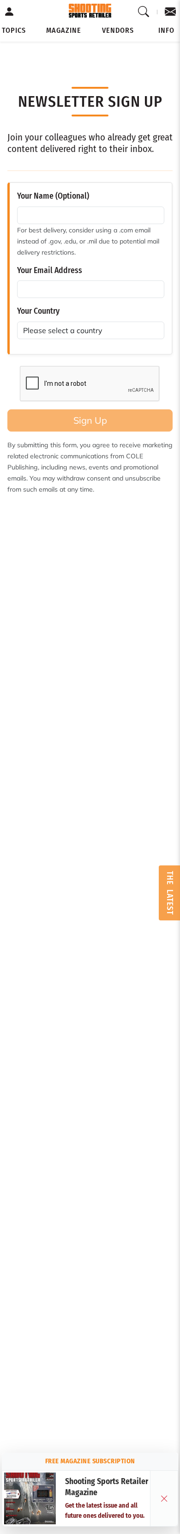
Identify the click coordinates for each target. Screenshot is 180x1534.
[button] (14, 30)
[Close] (164, 1498)
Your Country (38, 311)
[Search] (144, 12)
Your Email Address (49, 270)
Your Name (53, 196)
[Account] (9, 12)
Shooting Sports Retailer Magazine (106, 1487)
